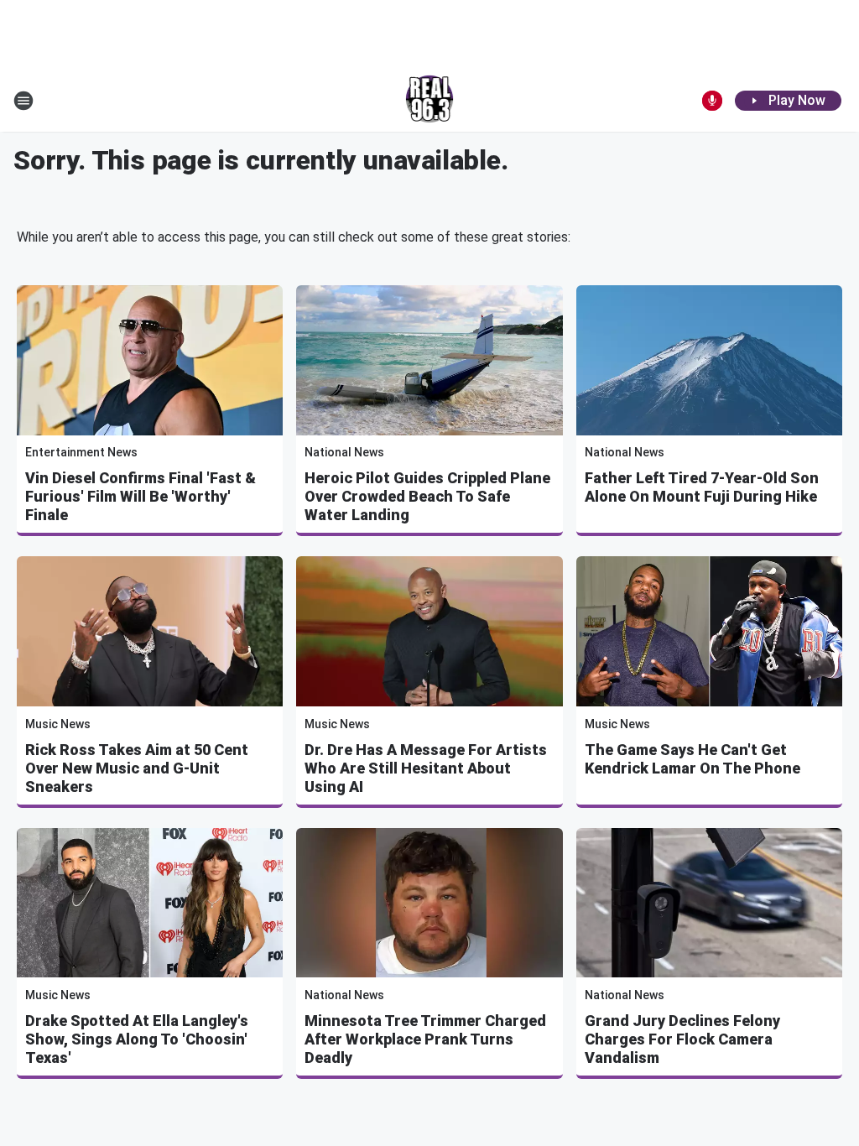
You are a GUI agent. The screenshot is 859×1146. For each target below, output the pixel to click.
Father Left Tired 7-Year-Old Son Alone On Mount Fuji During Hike (702, 487)
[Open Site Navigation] (23, 101)
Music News (58, 724)
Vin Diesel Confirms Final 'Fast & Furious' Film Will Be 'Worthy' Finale (140, 496)
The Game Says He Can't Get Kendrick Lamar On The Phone (692, 759)
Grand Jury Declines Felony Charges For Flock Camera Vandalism (682, 1039)
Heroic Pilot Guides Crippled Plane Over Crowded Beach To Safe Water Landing (427, 496)
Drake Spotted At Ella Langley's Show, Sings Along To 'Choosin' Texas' (136, 1039)
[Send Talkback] (712, 101)
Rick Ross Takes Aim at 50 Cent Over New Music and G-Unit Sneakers (136, 768)
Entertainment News (81, 452)
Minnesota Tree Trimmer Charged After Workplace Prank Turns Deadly (425, 1039)
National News (344, 452)
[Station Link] (430, 101)
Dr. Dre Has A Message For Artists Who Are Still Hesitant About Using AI (426, 768)
